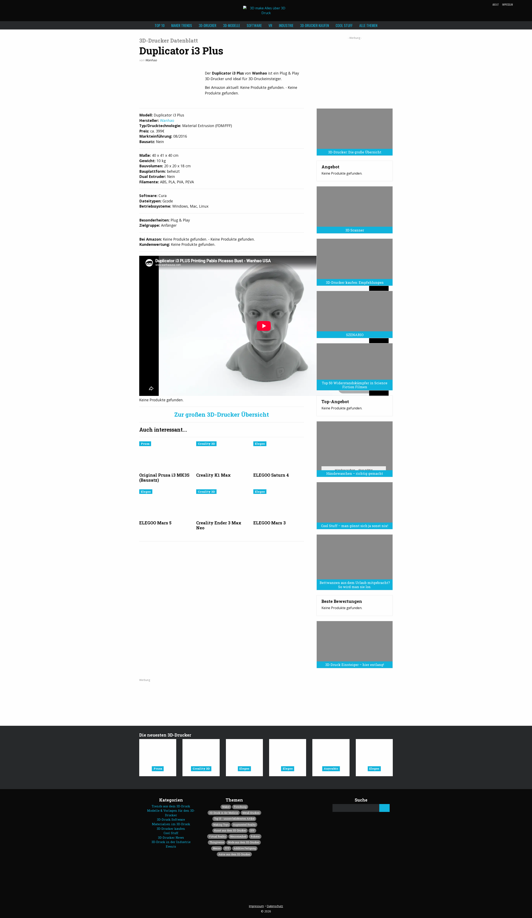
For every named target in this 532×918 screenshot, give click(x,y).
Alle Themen (368, 25)
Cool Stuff (344, 25)
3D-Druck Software (171, 819)
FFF (227, 848)
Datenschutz (275, 906)
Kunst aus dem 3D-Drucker (230, 830)
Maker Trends (181, 25)
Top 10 (160, 25)
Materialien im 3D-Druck (171, 824)
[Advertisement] (354, 71)
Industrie (286, 25)
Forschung (240, 806)
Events (171, 846)
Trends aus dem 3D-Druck (171, 806)
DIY (252, 830)
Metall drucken (251, 812)
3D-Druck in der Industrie (171, 842)
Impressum (507, 4)
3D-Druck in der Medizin (223, 812)
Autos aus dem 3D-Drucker (234, 854)
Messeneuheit (238, 836)
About (496, 4)
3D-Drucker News (171, 838)
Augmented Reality (244, 824)
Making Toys (221, 824)
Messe (216, 848)
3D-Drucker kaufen (314, 25)
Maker (226, 806)
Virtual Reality (217, 836)
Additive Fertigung (245, 848)
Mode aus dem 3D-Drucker (243, 842)
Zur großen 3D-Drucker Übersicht (221, 414)
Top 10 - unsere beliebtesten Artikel (234, 818)
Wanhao (151, 60)
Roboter (255, 836)
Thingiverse (216, 842)
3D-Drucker (207, 25)
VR (270, 25)
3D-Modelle (231, 25)
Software (254, 25)
